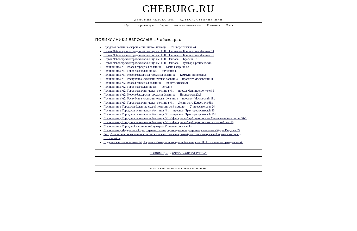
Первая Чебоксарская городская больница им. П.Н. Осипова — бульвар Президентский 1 (159, 63)
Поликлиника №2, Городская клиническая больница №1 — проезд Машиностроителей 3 (159, 90)
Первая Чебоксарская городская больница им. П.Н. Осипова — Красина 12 (150, 59)
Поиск (229, 25)
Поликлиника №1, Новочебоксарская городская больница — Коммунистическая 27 (155, 74)
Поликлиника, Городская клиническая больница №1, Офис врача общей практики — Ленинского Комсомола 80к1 (175, 118)
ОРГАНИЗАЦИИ (159, 153)
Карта (164, 25)
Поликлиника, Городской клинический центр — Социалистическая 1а (148, 126)
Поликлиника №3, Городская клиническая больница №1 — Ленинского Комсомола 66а (158, 102)
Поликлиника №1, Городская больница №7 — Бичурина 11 (140, 70)
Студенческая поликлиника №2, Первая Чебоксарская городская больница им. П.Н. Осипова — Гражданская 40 (173, 142)
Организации (146, 25)
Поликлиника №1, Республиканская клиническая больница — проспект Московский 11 (158, 78)
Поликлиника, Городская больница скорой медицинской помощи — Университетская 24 (159, 106)
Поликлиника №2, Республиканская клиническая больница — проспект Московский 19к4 (160, 98)
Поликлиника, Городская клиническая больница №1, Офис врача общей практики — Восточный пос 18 (168, 122)
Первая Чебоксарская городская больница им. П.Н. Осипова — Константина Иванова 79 (159, 55)
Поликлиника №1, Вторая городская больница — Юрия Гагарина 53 (146, 66)
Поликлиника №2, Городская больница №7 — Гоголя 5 (138, 86)
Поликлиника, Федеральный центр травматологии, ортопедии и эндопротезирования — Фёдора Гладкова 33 (172, 130)
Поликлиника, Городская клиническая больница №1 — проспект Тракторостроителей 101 (160, 114)
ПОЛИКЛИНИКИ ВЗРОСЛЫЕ (189, 153)
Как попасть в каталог (187, 25)
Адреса (128, 25)
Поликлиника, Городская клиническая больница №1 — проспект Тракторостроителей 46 (159, 110)
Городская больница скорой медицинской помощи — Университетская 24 (150, 47)
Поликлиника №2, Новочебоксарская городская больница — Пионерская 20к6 (152, 94)
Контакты (213, 25)
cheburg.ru (178, 8)
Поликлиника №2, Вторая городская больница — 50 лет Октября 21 (146, 82)
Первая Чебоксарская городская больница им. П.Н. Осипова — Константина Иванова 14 (159, 51)
